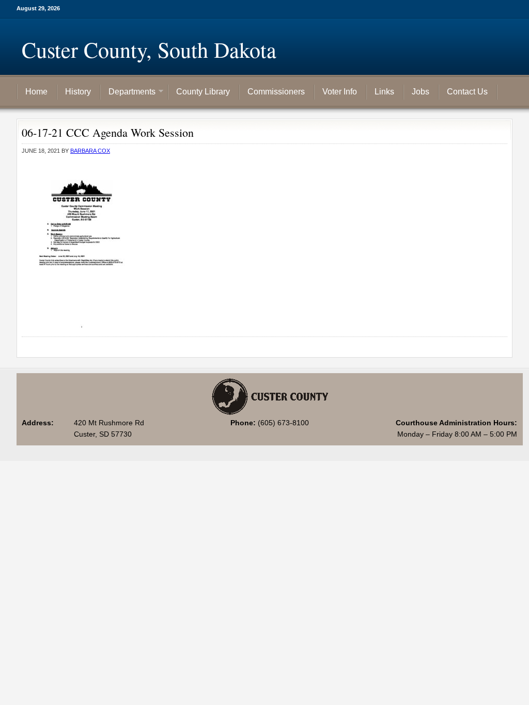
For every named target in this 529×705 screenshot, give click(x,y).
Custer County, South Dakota (149, 49)
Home (36, 91)
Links (384, 91)
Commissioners (276, 91)
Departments (128, 92)
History (78, 91)
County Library (203, 91)
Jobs (420, 91)
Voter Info (339, 91)
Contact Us (467, 91)
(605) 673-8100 (283, 423)
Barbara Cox (90, 151)
